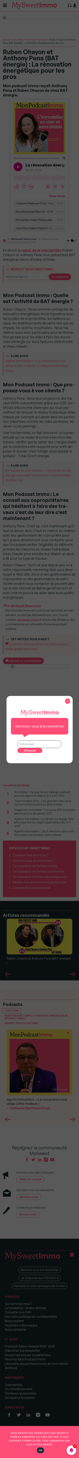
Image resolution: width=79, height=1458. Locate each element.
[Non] (74, 1442)
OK (40, 1450)
